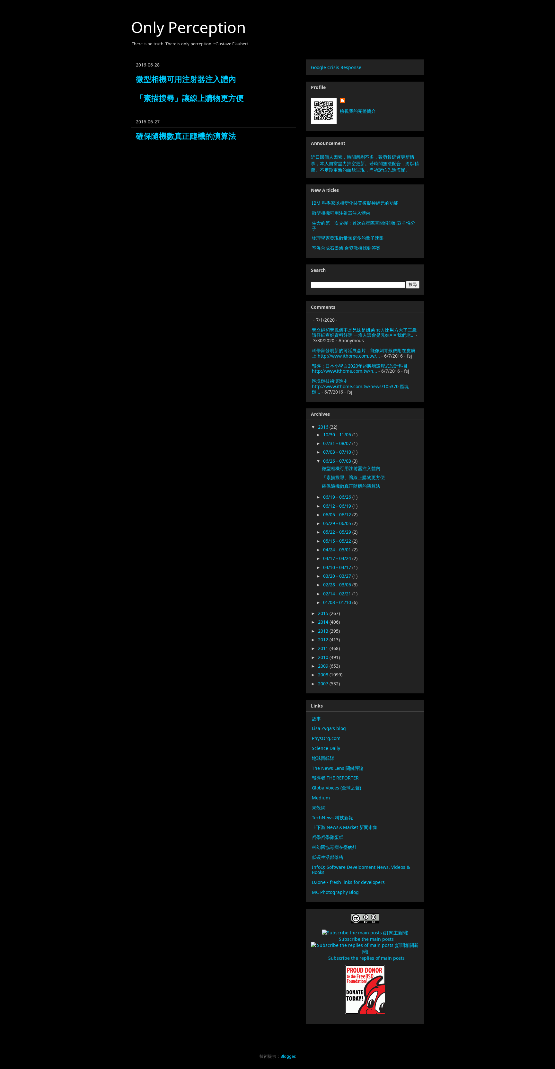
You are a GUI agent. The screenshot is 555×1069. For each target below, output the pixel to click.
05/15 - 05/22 (337, 541)
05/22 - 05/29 (337, 532)
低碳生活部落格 (327, 857)
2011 (324, 648)
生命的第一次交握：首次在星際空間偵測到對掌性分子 (363, 225)
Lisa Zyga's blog (329, 728)
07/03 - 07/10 (337, 452)
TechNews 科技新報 (332, 818)
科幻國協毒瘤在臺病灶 (334, 847)
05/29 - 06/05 (337, 523)
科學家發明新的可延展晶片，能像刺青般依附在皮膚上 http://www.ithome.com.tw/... (363, 353)
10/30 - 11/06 (337, 435)
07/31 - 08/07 (337, 443)
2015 (324, 613)
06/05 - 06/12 (337, 515)
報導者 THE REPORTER (335, 778)
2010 (324, 657)
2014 (324, 622)
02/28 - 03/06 (337, 585)
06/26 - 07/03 (337, 461)
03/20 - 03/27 (337, 576)
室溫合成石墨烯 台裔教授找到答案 (346, 248)
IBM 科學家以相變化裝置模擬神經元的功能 (355, 203)
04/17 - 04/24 (337, 558)
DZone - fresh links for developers (348, 882)
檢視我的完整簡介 (358, 111)
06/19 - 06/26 (337, 497)
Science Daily (326, 748)
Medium (321, 798)
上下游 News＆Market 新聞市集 (344, 827)
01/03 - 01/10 (337, 602)
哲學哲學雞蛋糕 (327, 837)
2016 (324, 427)
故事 (316, 719)
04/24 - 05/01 (337, 550)
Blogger (287, 1056)
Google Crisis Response (336, 67)
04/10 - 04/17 (337, 567)
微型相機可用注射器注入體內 (186, 79)
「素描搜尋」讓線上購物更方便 (190, 98)
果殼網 (318, 808)
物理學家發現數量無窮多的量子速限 (348, 238)
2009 (324, 666)
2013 (324, 631)
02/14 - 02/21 (337, 594)
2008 (324, 675)
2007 (324, 684)
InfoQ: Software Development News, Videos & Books (361, 870)
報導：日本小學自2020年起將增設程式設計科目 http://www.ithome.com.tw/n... (360, 368)
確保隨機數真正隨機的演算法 (186, 135)
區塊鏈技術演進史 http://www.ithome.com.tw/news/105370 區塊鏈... (360, 386)
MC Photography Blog (335, 892)
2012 (324, 640)
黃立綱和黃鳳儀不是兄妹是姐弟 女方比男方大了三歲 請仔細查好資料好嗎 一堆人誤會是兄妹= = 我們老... (364, 332)
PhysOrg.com (326, 738)
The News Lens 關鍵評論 (338, 768)
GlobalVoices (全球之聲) (336, 788)
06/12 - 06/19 (337, 506)
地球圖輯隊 (323, 758)
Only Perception (188, 27)
